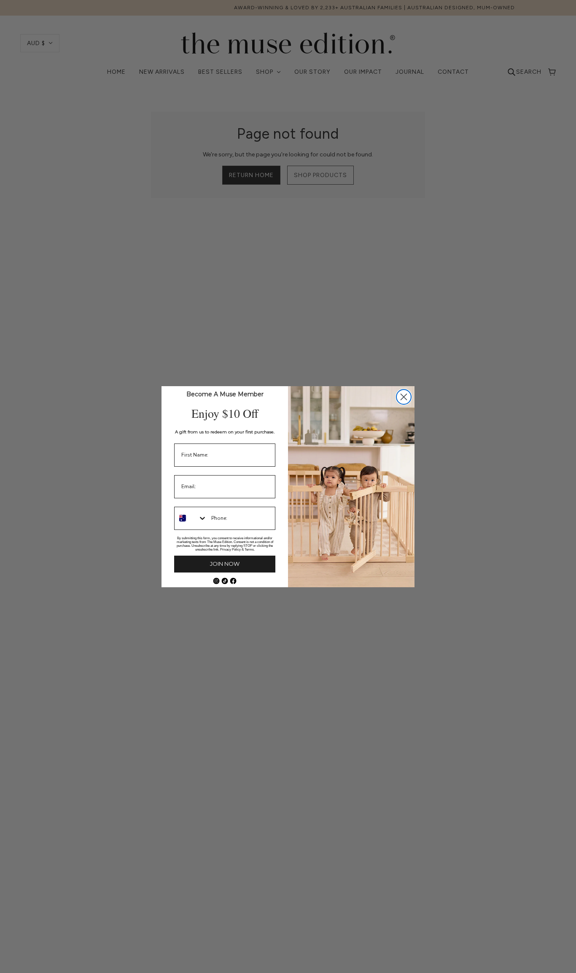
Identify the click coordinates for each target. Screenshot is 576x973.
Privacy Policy (230, 549)
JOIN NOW (225, 563)
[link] (216, 581)
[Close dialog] (403, 397)
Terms (249, 549)
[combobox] (191, 518)
